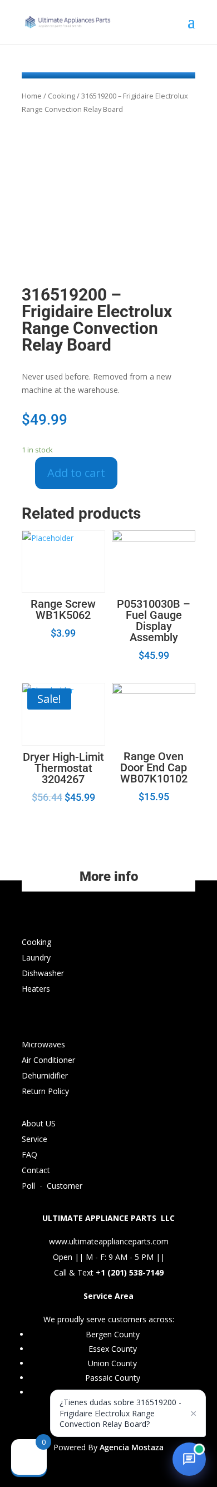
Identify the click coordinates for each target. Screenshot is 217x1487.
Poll (28, 1185)
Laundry (36, 957)
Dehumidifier (45, 1075)
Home (32, 96)
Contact (36, 1170)
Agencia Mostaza (132, 1447)
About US (39, 1123)
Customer (64, 1185)
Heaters (36, 988)
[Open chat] (189, 1459)
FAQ (29, 1154)
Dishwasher (43, 973)
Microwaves (43, 1044)
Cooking (61, 96)
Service (34, 1139)
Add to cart (76, 472)
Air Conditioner (48, 1060)
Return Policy (45, 1091)
